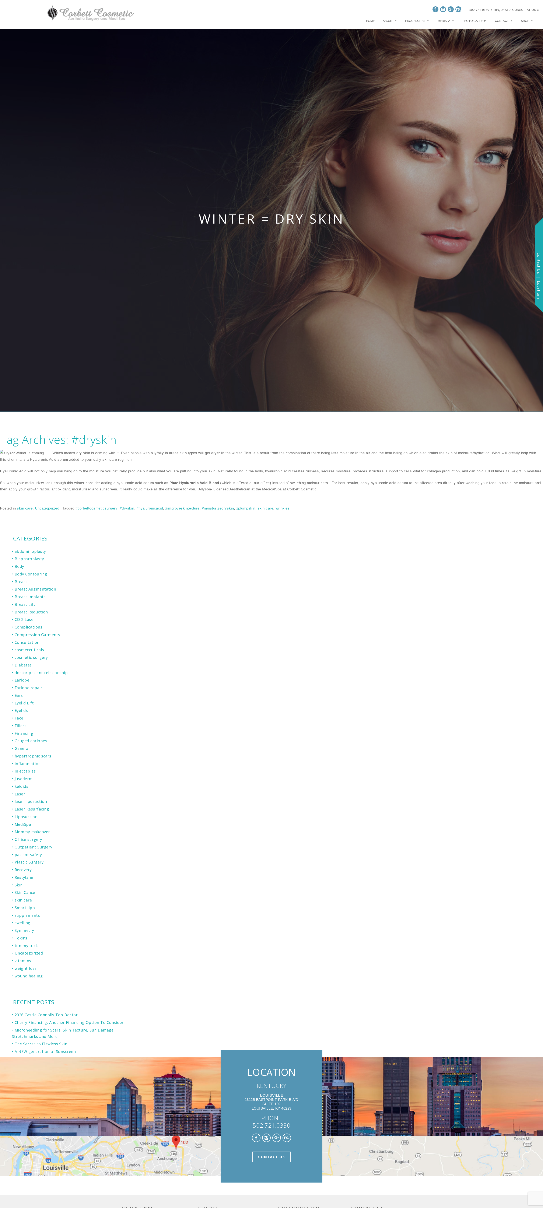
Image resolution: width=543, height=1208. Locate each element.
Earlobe (22, 680)
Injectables (25, 771)
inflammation (28, 763)
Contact (502, 20)
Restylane (24, 877)
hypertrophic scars (33, 756)
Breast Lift (25, 604)
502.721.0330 (479, 9)
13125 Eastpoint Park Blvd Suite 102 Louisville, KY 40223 (271, 1101)
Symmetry (24, 930)
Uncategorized (47, 508)
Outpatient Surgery (33, 847)
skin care (25, 508)
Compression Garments (37, 634)
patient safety (28, 854)
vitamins (23, 960)
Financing (24, 733)
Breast (21, 581)
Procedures (415, 20)
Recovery (23, 869)
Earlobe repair (28, 687)
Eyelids (21, 710)
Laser (20, 793)
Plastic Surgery (29, 862)
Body (19, 566)
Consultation (27, 642)
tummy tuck (26, 945)
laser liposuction (31, 801)
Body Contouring (31, 574)
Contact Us (271, 1157)
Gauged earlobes (31, 740)
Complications (28, 627)
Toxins (21, 938)
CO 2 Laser (25, 619)
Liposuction (26, 816)
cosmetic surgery (31, 657)
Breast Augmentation (35, 589)
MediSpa (23, 824)
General (22, 748)
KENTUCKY (272, 1086)
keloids (21, 786)
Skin (19, 884)
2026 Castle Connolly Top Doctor (46, 1014)
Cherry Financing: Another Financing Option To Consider (69, 1022)
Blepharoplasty (29, 558)
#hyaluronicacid (150, 508)
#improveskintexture (182, 508)
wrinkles (283, 508)
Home (370, 20)
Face (19, 718)
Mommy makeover (32, 831)
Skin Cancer (26, 892)
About (388, 20)
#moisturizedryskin (218, 508)
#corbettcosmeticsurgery (97, 508)
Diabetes (23, 665)
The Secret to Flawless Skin (41, 1043)
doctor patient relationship (41, 672)
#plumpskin (245, 508)
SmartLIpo (25, 907)
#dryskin (127, 508)
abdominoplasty (30, 551)
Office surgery (28, 839)
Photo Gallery (474, 20)
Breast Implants (30, 596)
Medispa (444, 20)
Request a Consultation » (516, 9)
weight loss (26, 968)
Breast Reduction (31, 611)
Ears (19, 695)
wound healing (29, 975)
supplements (27, 915)
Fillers (21, 725)
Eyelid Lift (24, 702)
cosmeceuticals (29, 649)
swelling (22, 922)
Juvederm (24, 778)
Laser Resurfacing (32, 809)
